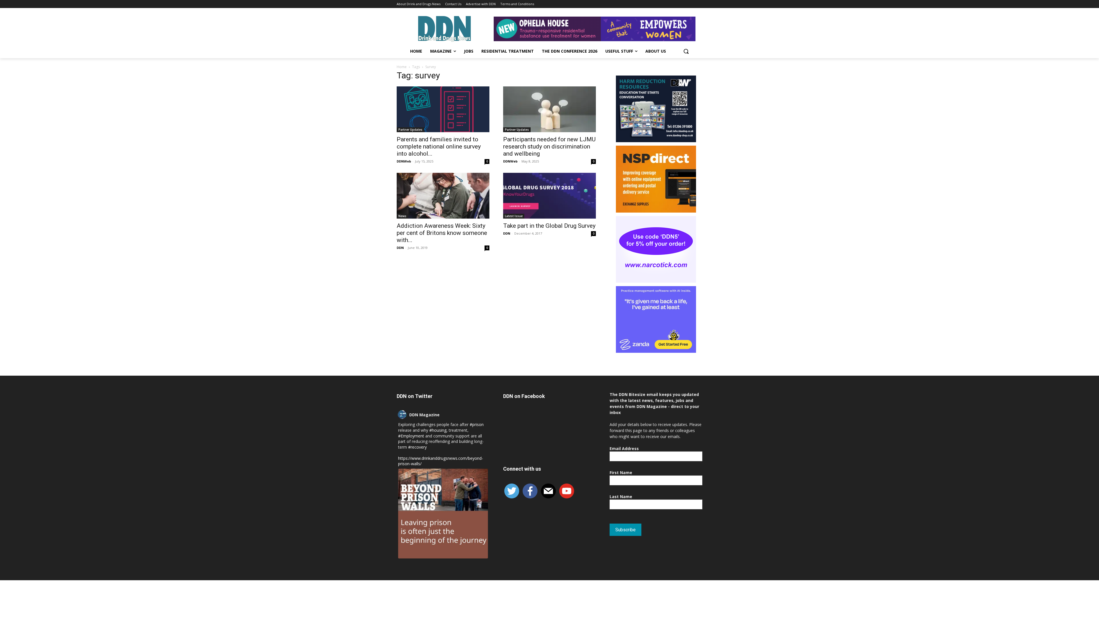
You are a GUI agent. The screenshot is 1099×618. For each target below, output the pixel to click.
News (402, 216)
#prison (477, 424)
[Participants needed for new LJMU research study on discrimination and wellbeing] (549, 109)
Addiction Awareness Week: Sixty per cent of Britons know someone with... (442, 232)
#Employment (411, 436)
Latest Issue (514, 216)
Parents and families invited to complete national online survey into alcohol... (439, 146)
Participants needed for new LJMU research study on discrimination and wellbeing (549, 146)
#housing (437, 430)
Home (402, 66)
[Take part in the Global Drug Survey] (549, 196)
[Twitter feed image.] (443, 513)
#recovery (417, 447)
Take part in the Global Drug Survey (549, 225)
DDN (400, 247)
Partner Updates (410, 130)
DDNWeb (404, 161)
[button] (686, 51)
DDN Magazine (424, 414)
